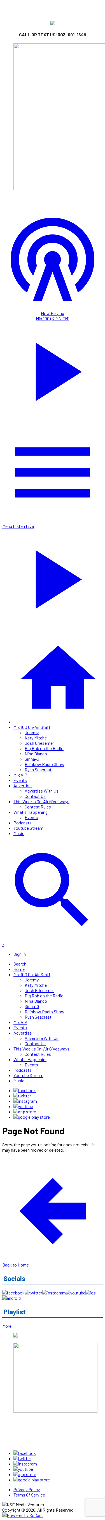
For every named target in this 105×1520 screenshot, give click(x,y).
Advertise (22, 785)
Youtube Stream (28, 828)
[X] (22, 1095)
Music (18, 833)
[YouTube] (23, 1106)
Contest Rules (38, 806)
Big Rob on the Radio (44, 748)
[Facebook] (24, 1090)
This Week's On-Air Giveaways (41, 801)
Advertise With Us (42, 790)
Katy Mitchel (36, 737)
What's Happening (30, 812)
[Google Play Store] (31, 1117)
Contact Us (35, 796)
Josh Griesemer (39, 743)
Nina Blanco (36, 753)
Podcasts (22, 822)
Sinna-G (32, 759)
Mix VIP (20, 774)
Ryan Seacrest (38, 769)
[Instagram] (25, 1101)
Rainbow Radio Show (44, 764)
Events (20, 780)
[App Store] (24, 1111)
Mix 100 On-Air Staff (31, 727)
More (6, 1326)
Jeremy (32, 732)
